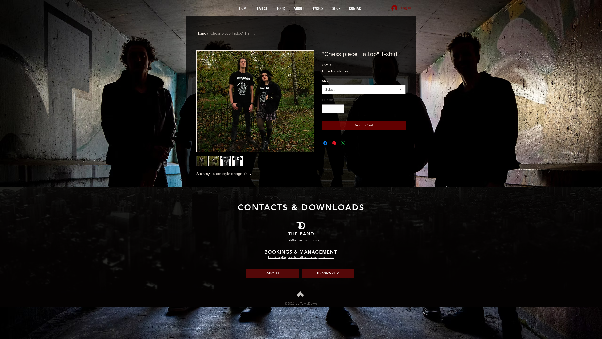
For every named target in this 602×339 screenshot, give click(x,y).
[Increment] (340, 109)
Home (201, 33)
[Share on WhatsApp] (343, 143)
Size (326, 80)
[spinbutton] (333, 109)
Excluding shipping (336, 71)
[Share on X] (352, 143)
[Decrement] (326, 109)
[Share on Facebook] (325, 143)
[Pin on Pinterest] (334, 143)
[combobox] (364, 89)
